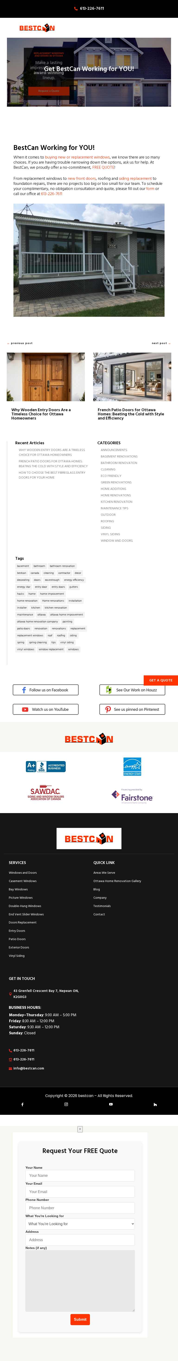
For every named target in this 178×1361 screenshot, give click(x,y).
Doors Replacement (23, 922)
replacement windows (30, 635)
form (150, 189)
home (32, 594)
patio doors (23, 628)
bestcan (21, 573)
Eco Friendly (111, 476)
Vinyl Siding (110, 534)
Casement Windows (22, 881)
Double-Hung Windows (25, 906)
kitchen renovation (56, 608)
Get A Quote (160, 680)
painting (67, 621)
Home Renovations (116, 495)
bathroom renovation (62, 566)
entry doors (58, 587)
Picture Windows (20, 898)
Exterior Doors (19, 947)
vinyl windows (25, 649)
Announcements (114, 450)
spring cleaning (38, 642)
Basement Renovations (119, 456)
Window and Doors (117, 541)
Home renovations (53, 601)
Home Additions (113, 489)
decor (78, 573)
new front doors (82, 178)
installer (22, 608)
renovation (41, 628)
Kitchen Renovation (116, 502)
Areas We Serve (104, 873)
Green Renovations (116, 482)
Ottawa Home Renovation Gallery (117, 881)
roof (50, 635)
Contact (99, 914)
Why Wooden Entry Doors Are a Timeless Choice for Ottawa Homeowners (41, 414)
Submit (80, 1319)
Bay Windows (18, 889)
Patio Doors (17, 939)
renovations (59, 628)
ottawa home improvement (66, 614)
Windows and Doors (23, 873)
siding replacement (135, 178)
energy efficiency (74, 580)
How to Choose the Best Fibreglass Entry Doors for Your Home (52, 475)
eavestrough (52, 580)
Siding (106, 528)
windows (73, 649)
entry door (41, 587)
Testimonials (102, 906)
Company (100, 898)
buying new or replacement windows (77, 157)
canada (35, 573)
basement (23, 566)
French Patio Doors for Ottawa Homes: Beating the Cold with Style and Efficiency (131, 414)
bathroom (39, 566)
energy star (23, 587)
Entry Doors (17, 931)
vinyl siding (67, 642)
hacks (20, 594)
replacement (77, 628)
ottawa (42, 614)
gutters (74, 587)
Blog (96, 889)
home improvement (52, 594)
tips (53, 642)
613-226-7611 (92, 8)
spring (20, 642)
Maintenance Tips (114, 508)
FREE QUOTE (103, 167)
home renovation (27, 601)
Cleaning (108, 469)
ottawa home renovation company (37, 621)
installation (75, 601)
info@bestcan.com (28, 1068)
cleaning (49, 573)
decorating (23, 580)
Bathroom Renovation (119, 463)
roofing (61, 635)
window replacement (51, 649)
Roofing (107, 521)
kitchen (35, 608)
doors (37, 580)
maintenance (25, 614)
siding (73, 635)
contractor (64, 573)
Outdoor (108, 515)
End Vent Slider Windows (26, 914)
